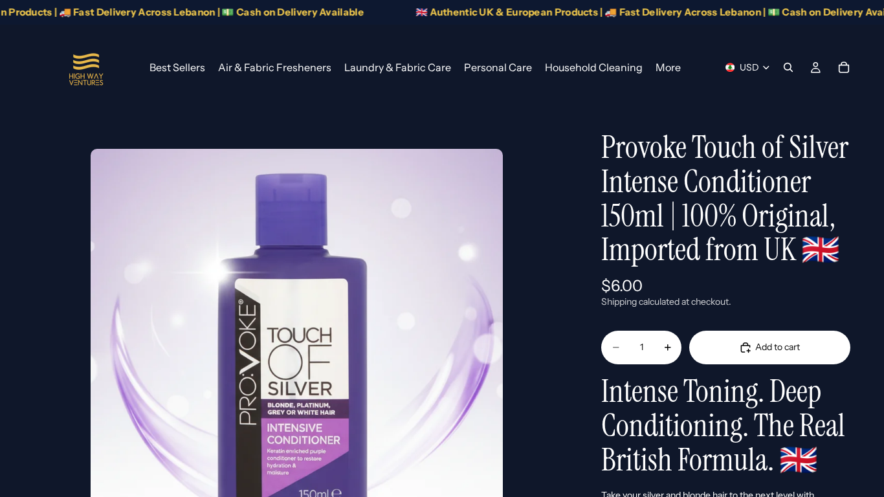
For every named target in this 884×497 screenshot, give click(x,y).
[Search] (788, 67)
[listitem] (668, 67)
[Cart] (844, 67)
